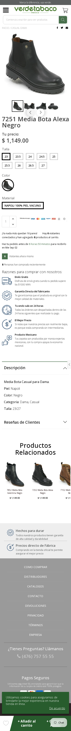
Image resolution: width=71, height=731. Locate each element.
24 (30, 156)
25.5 (7, 165)
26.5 (31, 165)
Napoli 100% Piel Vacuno (23, 205)
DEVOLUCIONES (35, 606)
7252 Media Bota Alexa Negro (42, 491)
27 (43, 165)
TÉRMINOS (35, 625)
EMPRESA (35, 635)
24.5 (42, 156)
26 (19, 165)
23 (6, 156)
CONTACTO (35, 596)
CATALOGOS (35, 586)
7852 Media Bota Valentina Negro (14, 491)
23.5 (18, 156)
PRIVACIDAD (35, 615)
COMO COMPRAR (35, 567)
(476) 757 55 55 (38, 656)
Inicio (5, 28)
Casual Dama (19, 28)
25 (53, 156)
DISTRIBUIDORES (35, 577)
